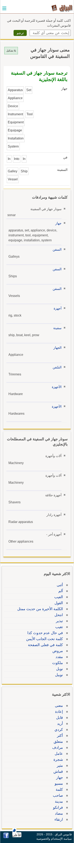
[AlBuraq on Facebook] (6, 837)
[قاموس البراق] (62, 8)
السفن (57, 249)
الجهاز (57, 347)
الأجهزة (56, 387)
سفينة (57, 328)
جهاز (58, 223)
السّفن (57, 367)
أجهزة (57, 308)
